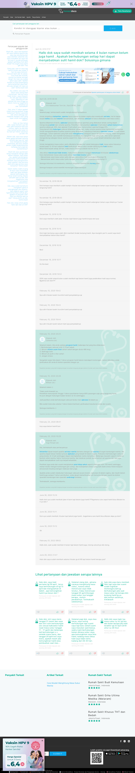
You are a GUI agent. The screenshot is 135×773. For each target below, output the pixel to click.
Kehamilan (44, 452)
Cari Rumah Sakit (20, 17)
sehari (110, 125)
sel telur (107, 116)
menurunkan (118, 125)
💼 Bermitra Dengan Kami (37, 772)
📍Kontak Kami (24, 772)
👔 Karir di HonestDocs (66, 772)
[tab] (82, 327)
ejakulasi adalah (107, 131)
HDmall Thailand (129, 772)
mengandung (78, 134)
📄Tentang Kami (13, 772)
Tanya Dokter (36, 17)
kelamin (60, 119)
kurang (93, 163)
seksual (88, 119)
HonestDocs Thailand (114, 772)
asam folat (57, 349)
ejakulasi (64, 123)
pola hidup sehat (80, 464)
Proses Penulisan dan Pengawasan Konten (86, 772)
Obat (11, 17)
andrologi (70, 477)
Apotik (29, 17)
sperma (65, 116)
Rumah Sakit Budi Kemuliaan (106, 682)
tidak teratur (62, 153)
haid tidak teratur (79, 155)
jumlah (52, 125)
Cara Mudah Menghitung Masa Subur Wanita (63, 684)
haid (101, 144)
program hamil (71, 345)
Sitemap (103, 772)
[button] (82, 92)
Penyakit (6, 17)
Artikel (44, 17)
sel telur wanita (70, 452)
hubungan (57, 129)
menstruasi (52, 153)
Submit (57, 754)
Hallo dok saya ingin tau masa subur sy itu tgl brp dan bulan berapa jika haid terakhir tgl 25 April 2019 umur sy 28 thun (115, 623)
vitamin (50, 349)
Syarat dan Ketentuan (52, 772)
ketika (47, 119)
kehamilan (57, 116)
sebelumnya (113, 153)
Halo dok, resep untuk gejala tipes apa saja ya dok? (17, 204)
